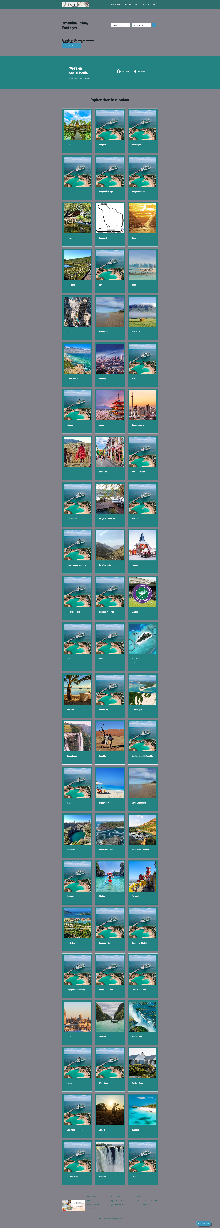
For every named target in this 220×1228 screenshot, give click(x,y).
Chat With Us (203, 1223)
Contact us (145, 4)
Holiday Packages (115, 4)
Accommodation (131, 4)
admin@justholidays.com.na (147, 1200)
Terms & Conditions (116, 1218)
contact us (91, 1209)
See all (71, 45)
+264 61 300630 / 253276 (144, 1205)
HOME (89, 1200)
